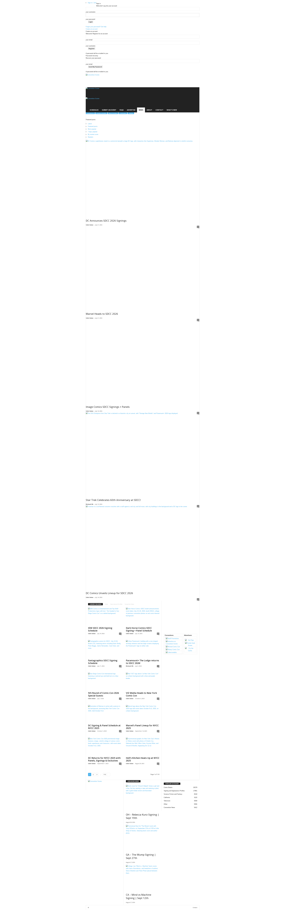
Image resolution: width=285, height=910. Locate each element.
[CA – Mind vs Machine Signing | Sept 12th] (142, 877)
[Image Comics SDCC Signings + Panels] (142, 360)
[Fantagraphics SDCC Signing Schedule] (104, 649)
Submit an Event (109, 110)
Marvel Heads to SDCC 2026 (102, 313)
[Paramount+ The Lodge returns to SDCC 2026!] (142, 649)
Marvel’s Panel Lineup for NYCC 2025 (142, 727)
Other (165, 804)
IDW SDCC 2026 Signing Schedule (100, 629)
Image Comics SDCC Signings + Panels (108, 406)
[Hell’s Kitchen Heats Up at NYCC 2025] (142, 746)
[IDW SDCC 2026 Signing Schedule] (104, 616)
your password (90, 19)
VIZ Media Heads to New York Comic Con (141, 694)
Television (167, 801)
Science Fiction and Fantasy (173, 794)
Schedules (94, 110)
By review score (93, 134)
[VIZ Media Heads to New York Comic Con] (142, 681)
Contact (159, 110)
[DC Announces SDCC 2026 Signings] (142, 178)
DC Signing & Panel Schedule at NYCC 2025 (104, 727)
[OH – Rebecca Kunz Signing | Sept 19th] (142, 797)
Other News (122, 113)
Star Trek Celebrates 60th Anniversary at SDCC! (113, 500)
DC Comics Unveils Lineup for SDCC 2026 (109, 593)
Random (90, 137)
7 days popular (92, 132)
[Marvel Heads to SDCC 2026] (142, 267)
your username (90, 12)
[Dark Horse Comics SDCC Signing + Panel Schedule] (142, 616)
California (167, 797)
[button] (196, 99)
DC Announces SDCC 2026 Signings (106, 220)
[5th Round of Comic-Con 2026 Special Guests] (104, 681)
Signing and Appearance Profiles (174, 791)
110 (104, 774)
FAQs (122, 110)
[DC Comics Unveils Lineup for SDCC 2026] (142, 546)
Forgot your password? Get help (96, 26)
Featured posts (93, 126)
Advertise (131, 110)
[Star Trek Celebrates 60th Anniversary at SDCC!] (142, 453)
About (149, 110)
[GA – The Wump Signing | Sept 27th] (142, 837)
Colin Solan (89, 225)
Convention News (101, 113)
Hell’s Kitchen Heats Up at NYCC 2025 (142, 759)
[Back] (96, 1)
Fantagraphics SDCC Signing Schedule (102, 662)
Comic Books (168, 787)
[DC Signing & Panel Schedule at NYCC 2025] (104, 714)
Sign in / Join (92, 3)
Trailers (130, 113)
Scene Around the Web (116, 604)
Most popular (92, 129)
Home (106, 604)
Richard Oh (89, 504)
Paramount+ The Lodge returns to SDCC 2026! (142, 662)
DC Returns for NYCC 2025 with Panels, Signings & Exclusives (104, 759)
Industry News (113, 113)
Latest (90, 124)
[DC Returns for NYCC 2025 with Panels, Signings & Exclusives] (104, 746)
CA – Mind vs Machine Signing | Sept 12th (138, 896)
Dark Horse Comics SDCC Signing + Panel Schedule (139, 629)
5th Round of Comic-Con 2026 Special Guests (103, 694)
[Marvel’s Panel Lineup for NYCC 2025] (142, 714)
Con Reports (90, 113)
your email (89, 40)
